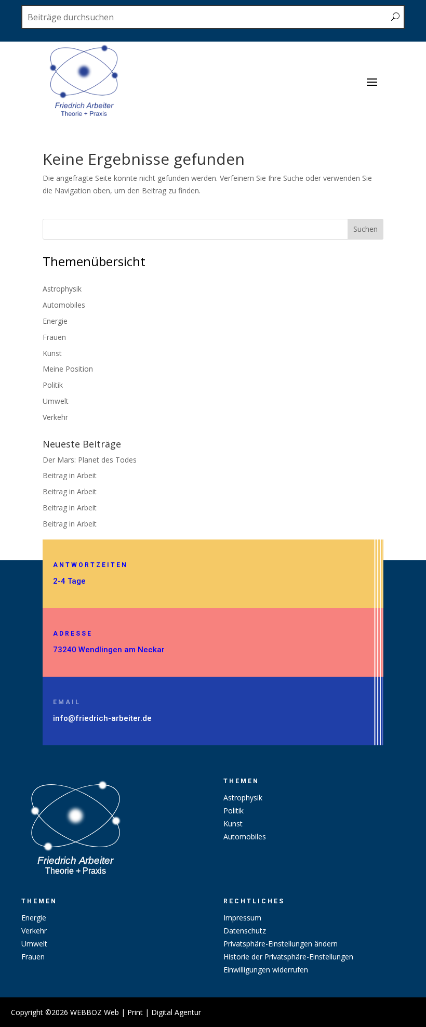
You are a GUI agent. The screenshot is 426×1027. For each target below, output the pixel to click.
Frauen (54, 337)
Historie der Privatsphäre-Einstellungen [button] (288, 957)
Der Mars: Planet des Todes (90, 460)
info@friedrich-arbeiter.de (102, 718)
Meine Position (68, 369)
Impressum (242, 918)
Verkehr (55, 417)
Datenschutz (244, 931)
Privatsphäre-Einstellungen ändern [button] (280, 944)
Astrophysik (62, 289)
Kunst (52, 353)
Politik (53, 385)
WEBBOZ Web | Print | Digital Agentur (135, 1012)
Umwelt (56, 401)
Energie (55, 321)
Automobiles (64, 305)
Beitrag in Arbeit (70, 475)
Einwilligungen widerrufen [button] (265, 970)
